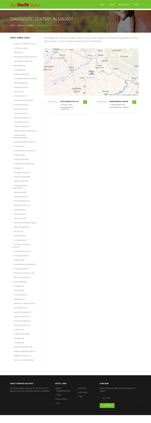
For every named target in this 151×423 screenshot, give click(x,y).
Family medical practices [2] (23, 100)
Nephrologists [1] (20, 210)
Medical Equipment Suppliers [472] (20, 186)
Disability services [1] (21, 87)
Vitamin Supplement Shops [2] (24, 351)
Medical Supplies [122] (22, 201)
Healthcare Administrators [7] (24, 142)
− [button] (47, 55)
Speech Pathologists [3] (22, 312)
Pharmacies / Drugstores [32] (24, 273)
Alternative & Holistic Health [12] (25, 57)
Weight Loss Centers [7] (22, 356)
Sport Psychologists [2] (22, 321)
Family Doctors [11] (21, 96)
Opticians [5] (18, 231)
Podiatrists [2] (19, 286)
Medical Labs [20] (20, 192)
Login (136, 4)
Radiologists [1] (19, 299)
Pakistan (21, 25)
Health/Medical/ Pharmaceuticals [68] (19, 136)
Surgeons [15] (19, 329)
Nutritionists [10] (20, 218)
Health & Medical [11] (21, 126)
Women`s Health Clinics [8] (23, 360)
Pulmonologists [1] (20, 295)
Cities (112, 5)
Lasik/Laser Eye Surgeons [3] (24, 164)
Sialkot (30, 25)
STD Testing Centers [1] (22, 325)
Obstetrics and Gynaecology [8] (25, 223)
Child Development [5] (22, 74)
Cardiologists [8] (19, 70)
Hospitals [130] (19, 155)
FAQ (57, 403)
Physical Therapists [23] (22, 277)
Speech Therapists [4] (21, 316)
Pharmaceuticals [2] (21, 269)
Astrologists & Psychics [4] (23, 61)
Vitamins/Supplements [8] (23, 347)
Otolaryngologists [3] (21, 256)
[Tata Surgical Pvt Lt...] (91, 72)
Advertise (82, 388)
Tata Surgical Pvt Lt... (92, 77)
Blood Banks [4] (19, 65)
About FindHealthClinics (63, 389)
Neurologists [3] (19, 214)
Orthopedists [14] (20, 240)
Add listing (83, 392)
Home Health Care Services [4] (24, 151)
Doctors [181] (18, 92)
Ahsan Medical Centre (118, 101)
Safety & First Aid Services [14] (24, 303)
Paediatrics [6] (19, 260)
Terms (58, 395)
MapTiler (117, 95)
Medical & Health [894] (22, 177)
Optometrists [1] (20, 236)
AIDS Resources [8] (20, 48)
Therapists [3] (19, 338)
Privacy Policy (61, 399)
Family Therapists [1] (21, 105)
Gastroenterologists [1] (22, 118)
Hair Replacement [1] (21, 122)
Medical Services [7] (21, 197)
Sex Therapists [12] (20, 308)
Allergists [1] (18, 52)
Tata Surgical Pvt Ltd (69, 101)
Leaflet (111, 95)
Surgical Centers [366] (21, 334)
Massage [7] (18, 168)
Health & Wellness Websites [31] (25, 131)
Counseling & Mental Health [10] (25, 78)
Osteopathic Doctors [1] (22, 251)
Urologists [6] (18, 343)
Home (102, 5)
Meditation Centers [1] (22, 205)
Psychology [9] (19, 290)
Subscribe (107, 405)
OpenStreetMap (126, 95)
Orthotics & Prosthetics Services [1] (21, 245)
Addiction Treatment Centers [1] (25, 44)
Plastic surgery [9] (20, 282)
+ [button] (47, 51)
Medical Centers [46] (21, 181)
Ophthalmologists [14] (22, 227)
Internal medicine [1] (21, 159)
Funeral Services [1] (21, 113)
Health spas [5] (19, 146)
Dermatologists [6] (20, 83)
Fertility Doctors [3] (20, 109)
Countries (124, 4)
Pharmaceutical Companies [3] (24, 264)
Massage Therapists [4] (22, 172)
